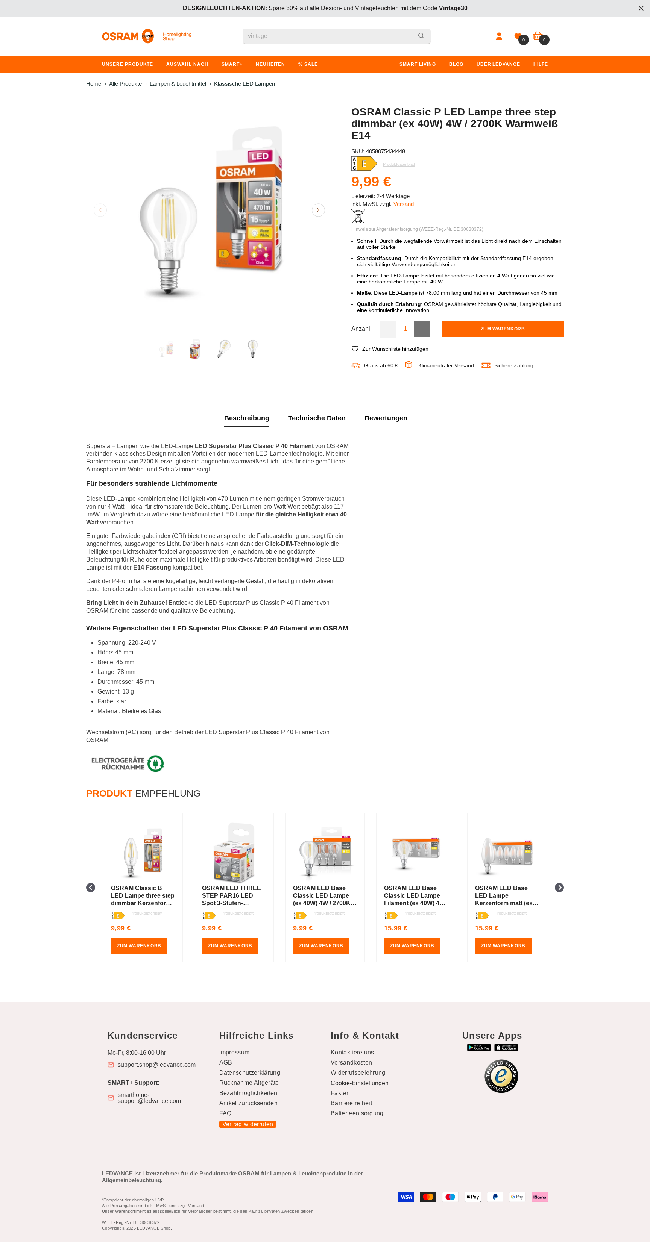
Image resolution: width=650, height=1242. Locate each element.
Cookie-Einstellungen (360, 1083)
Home (93, 83)
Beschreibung (246, 418)
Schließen (641, 8)
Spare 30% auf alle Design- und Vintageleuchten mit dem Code (325, 8)
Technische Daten (317, 418)
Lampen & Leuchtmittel (178, 83)
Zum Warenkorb (503, 329)
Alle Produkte (125, 83)
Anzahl (360, 329)
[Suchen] (337, 36)
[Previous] (100, 210)
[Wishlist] (518, 36)
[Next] (318, 210)
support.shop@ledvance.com (157, 1065)
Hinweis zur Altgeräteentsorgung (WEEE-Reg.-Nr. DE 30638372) (417, 229)
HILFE (540, 64)
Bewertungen (385, 418)
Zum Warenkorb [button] (139, 945)
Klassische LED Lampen (244, 83)
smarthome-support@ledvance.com (149, 1098)
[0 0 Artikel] (538, 36)
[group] (142, 887)
